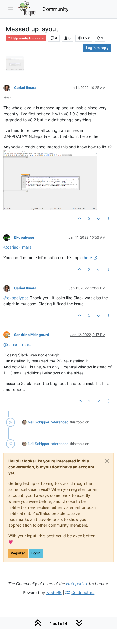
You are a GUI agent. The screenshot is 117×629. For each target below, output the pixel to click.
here (88, 257)
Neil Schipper (38, 422)
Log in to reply (97, 48)
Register (18, 553)
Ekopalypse (24, 237)
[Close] (106, 461)
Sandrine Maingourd (31, 335)
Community (55, 9)
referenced (60, 422)
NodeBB (54, 592)
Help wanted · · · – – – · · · (27, 38)
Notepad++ (77, 583)
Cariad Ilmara (25, 87)
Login (35, 553)
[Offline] (8, 87)
